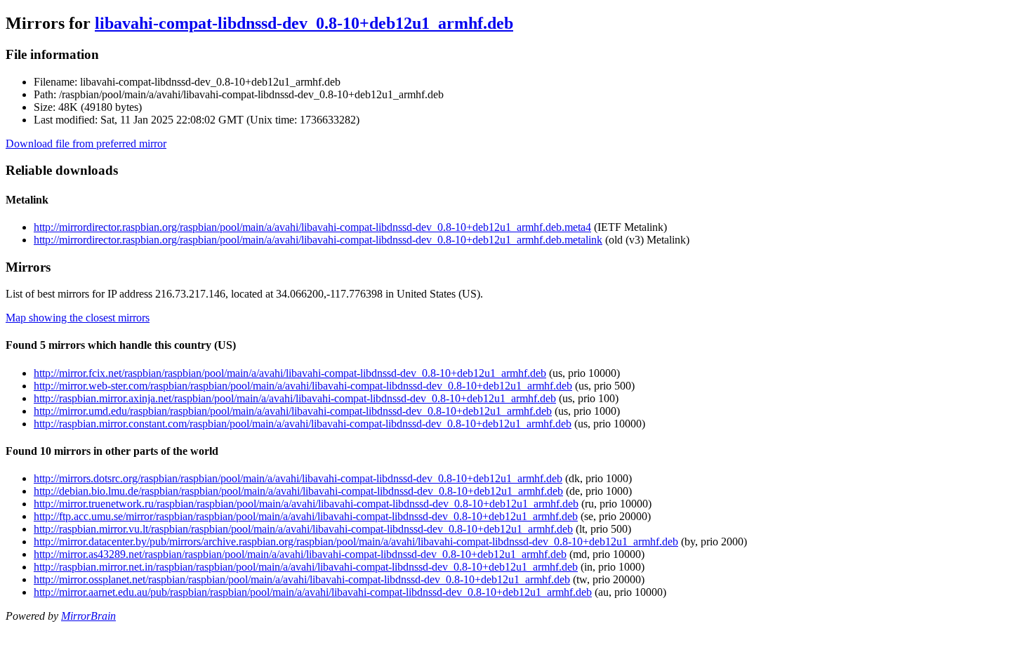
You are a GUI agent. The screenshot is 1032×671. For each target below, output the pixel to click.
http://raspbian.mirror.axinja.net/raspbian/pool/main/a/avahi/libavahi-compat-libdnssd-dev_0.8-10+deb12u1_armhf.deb (295, 398)
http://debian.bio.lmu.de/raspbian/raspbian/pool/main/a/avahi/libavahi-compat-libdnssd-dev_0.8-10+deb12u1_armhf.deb (298, 491)
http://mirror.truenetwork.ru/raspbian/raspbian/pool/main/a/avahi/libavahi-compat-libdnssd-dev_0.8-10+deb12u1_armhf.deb (306, 504)
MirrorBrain (88, 616)
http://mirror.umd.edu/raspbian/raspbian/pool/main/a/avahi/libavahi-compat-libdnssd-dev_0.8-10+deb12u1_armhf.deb (293, 411)
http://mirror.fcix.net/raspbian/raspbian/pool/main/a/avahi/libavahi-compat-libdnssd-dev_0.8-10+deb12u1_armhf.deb (290, 373)
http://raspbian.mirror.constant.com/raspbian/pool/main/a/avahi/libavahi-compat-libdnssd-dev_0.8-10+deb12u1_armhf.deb (302, 424)
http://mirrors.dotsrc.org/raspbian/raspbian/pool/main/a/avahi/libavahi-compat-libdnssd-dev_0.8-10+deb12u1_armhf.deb (298, 478)
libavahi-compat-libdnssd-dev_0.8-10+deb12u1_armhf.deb (304, 23)
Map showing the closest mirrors (78, 318)
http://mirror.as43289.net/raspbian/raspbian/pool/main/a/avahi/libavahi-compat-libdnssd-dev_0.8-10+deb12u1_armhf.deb (300, 554)
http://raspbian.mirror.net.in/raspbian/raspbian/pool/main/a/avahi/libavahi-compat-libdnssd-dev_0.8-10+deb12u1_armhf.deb (306, 567)
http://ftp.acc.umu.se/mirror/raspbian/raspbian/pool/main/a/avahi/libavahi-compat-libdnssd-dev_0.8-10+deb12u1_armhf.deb (306, 516)
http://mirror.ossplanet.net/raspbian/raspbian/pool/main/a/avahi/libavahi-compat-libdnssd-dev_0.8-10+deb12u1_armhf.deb (302, 579)
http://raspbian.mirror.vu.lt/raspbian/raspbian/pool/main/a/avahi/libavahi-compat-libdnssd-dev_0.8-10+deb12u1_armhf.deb (303, 529)
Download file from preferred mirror (86, 144)
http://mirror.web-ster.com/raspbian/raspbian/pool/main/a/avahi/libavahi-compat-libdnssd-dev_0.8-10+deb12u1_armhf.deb (303, 386)
